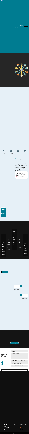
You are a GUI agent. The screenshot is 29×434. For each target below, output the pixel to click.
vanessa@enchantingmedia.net (6, 429)
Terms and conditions (13, 429)
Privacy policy (12, 428)
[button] (22, 26)
